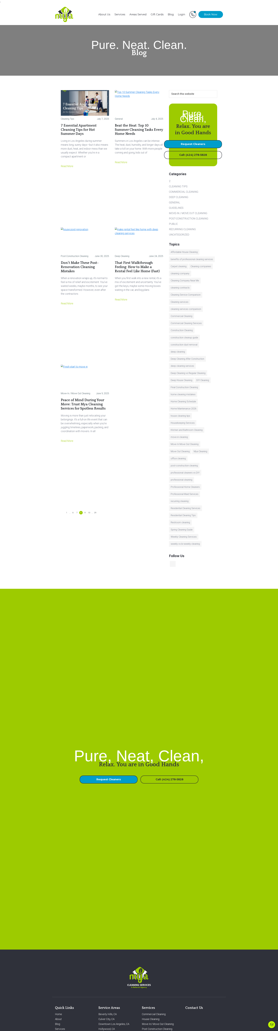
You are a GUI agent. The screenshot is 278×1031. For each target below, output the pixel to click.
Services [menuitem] (120, 14)
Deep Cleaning (122, 256)
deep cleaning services (182, 366)
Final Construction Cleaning (184, 387)
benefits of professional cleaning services (192, 259)
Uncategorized (179, 234)
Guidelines (176, 207)
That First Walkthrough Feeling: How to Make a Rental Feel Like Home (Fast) (137, 267)
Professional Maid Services (184, 494)
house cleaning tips (180, 415)
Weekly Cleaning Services (184, 536)
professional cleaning (181, 479)
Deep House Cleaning (181, 380)
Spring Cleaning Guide (182, 529)
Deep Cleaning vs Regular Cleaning (188, 373)
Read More (67, 166)
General (119, 118)
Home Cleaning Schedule (183, 401)
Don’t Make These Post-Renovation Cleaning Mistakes (80, 267)
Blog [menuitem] (171, 14)
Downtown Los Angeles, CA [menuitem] (113, 1024)
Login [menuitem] (181, 14)
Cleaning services (179, 302)
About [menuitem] (58, 1019)
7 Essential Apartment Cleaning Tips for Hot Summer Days (79, 130)
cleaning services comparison (186, 309)
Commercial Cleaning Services (186, 323)
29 (95, 513)
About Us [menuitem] (104, 14)
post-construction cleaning (184, 465)
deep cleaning (178, 351)
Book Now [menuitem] (210, 14)
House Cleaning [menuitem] (150, 1019)
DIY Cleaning (202, 380)
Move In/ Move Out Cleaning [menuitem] (158, 1024)
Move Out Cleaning (180, 451)
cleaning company (180, 273)
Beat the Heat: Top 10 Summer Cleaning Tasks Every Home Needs (139, 130)
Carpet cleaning (178, 266)
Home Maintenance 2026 (183, 408)
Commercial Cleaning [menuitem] (154, 1014)
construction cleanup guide (184, 337)
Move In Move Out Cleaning (185, 444)
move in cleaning (179, 437)
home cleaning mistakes (183, 394)
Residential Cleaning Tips (183, 515)
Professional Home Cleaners (185, 487)
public (173, 223)
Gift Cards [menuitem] (157, 14)
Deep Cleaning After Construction (187, 358)
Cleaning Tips (67, 118)
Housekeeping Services (183, 423)
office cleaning (178, 458)
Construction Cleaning (182, 330)
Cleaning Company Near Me (185, 280)
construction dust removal (184, 344)
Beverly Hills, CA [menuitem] (107, 1014)
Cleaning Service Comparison (186, 294)
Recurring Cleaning (182, 229)
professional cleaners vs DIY (185, 472)
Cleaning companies (201, 266)
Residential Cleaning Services (185, 508)
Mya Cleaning (200, 451)
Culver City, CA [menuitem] (106, 1019)
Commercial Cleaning (183, 191)
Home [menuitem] (58, 1014)
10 (89, 513)
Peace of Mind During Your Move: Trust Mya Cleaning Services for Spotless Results (83, 404)
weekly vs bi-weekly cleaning (185, 543)
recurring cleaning (180, 501)
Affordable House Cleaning (184, 252)
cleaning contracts (180, 287)
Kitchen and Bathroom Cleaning (187, 430)
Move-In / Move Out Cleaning (75, 393)
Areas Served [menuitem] (138, 14)
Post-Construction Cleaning (74, 256)
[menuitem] (192, 14)
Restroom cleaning (180, 522)
